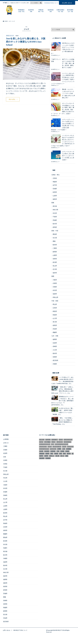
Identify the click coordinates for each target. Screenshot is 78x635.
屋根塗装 (42, 453)
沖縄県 (55, 364)
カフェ (41, 442)
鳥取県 (55, 311)
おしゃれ (42, 439)
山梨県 (55, 255)
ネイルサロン (67, 442)
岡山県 (55, 304)
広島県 (55, 308)
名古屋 (55, 237)
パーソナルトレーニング (61, 444)
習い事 (57, 456)
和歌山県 (55, 297)
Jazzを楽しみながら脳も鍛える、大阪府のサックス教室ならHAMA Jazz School (25, 41)
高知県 (55, 329)
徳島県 (55, 325)
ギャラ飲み (47, 442)
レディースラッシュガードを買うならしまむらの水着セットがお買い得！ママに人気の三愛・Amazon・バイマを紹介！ (62, 124)
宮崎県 (55, 357)
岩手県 (55, 185)
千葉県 (55, 216)
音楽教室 (48, 458)
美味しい (51, 456)
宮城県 (55, 188)
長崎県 (55, 346)
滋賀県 (55, 294)
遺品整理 (42, 458)
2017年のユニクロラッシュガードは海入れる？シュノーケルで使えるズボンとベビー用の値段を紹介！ (62, 48)
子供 (58, 451)
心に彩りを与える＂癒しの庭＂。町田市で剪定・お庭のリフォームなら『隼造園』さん (62, 411)
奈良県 (55, 290)
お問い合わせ (68, 3)
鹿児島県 (55, 360)
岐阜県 (55, 244)
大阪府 (55, 280)
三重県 (55, 248)
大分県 (55, 350)
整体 (64, 453)
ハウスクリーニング (45, 444)
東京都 (55, 206)
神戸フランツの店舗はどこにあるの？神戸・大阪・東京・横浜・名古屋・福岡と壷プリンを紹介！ (68, 63)
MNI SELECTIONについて (51, 3)
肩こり (62, 456)
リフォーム (70, 446)
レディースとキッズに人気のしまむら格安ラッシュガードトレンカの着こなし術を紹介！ (68, 156)
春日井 (68, 453)
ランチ (64, 446)
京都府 (55, 287)
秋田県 (55, 192)
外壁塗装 (53, 451)
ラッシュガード (57, 446)
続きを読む (12, 99)
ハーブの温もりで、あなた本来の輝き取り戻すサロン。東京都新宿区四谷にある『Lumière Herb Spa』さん (62, 380)
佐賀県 (55, 343)
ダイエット (59, 442)
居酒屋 (67, 451)
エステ (60, 439)
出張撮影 (68, 449)
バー (52, 444)
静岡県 (55, 252)
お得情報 (6, 439)
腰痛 (67, 456)
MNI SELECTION (59, 630)
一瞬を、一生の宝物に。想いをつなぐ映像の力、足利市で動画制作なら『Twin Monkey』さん (62, 421)
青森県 (55, 181)
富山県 (55, 266)
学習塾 (62, 451)
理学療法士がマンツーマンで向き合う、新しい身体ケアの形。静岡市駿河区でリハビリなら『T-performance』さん (62, 401)
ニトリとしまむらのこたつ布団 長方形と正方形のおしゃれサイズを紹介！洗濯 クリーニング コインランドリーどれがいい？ (62, 78)
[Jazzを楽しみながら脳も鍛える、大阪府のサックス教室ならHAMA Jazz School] (26, 78)
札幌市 (5, 548)
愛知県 (55, 234)
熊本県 (55, 353)
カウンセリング (68, 439)
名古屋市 (47, 451)
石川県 (55, 269)
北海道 (55, 178)
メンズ (49, 446)
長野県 (55, 259)
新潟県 (55, 262)
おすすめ (48, 439)
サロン (53, 442)
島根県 (55, 315)
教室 (60, 453)
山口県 (55, 318)
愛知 (52, 453)
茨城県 (55, 220)
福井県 (55, 273)
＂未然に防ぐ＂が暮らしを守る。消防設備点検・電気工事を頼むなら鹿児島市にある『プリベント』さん (62, 390)
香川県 (55, 322)
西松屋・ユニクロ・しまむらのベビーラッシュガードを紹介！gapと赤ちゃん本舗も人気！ (68, 93)
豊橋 (54, 241)
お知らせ (6, 443)
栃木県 (55, 223)
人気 (63, 449)
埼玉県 (55, 213)
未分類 (5, 544)
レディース (53, 449)
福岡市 (41, 456)
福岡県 (55, 339)
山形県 (55, 195)
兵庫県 (55, 283)
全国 (4, 457)
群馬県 (55, 227)
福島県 (55, 199)
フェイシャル (43, 446)
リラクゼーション (44, 449)
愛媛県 (55, 332)
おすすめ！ (54, 439)
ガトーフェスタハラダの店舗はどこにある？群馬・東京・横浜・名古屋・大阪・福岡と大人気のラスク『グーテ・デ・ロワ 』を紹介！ (62, 108)
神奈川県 (55, 209)
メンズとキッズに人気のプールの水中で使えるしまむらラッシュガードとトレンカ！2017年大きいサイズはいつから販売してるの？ (62, 140)
